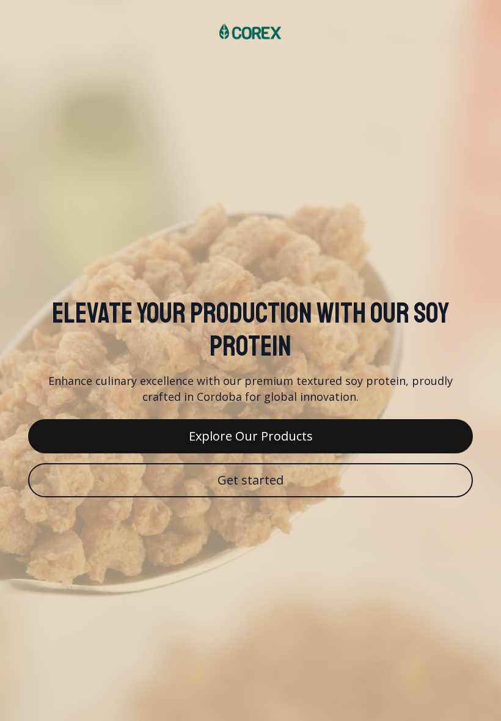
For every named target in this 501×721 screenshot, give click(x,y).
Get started (250, 480)
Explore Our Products (251, 436)
